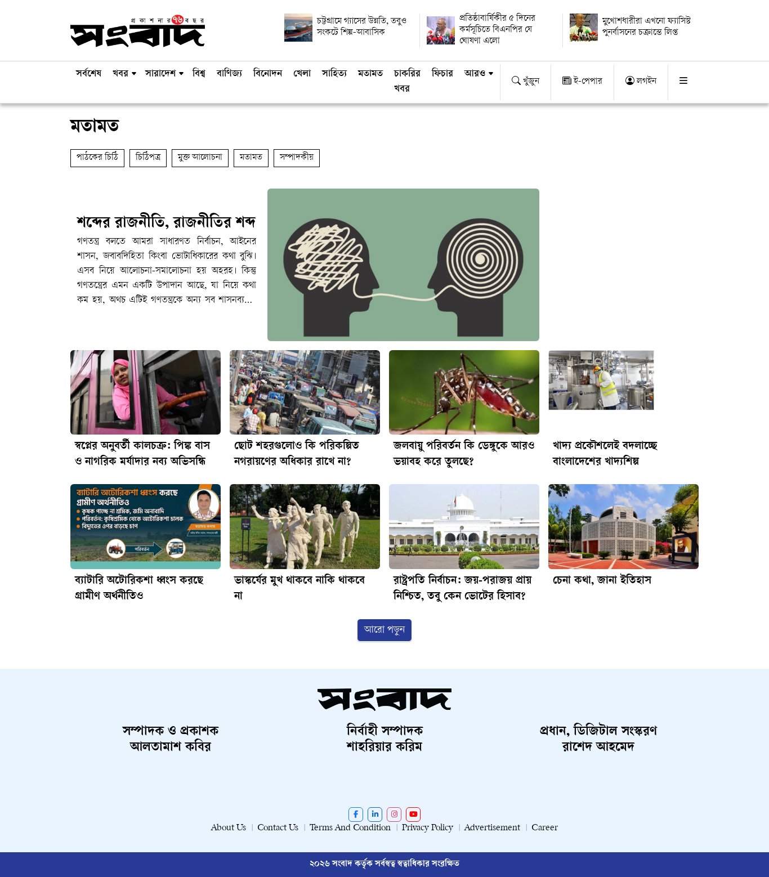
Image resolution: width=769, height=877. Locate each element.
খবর (120, 74)
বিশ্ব (199, 74)
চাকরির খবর (407, 82)
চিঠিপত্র (148, 158)
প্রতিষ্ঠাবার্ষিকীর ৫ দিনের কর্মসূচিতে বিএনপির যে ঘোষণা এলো (497, 30)
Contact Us (277, 828)
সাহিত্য (334, 74)
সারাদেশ (160, 74)
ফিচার (442, 74)
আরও (474, 74)
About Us (228, 828)
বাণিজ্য (229, 74)
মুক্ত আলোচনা (200, 158)
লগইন (645, 82)
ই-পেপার (586, 82)
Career (544, 828)
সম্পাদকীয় (297, 158)
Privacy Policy (427, 828)
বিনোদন (267, 74)
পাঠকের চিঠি (97, 158)
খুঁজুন (530, 82)
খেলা (302, 74)
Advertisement (492, 828)
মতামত (370, 74)
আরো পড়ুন (384, 630)
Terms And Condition (350, 828)
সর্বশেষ (88, 74)
